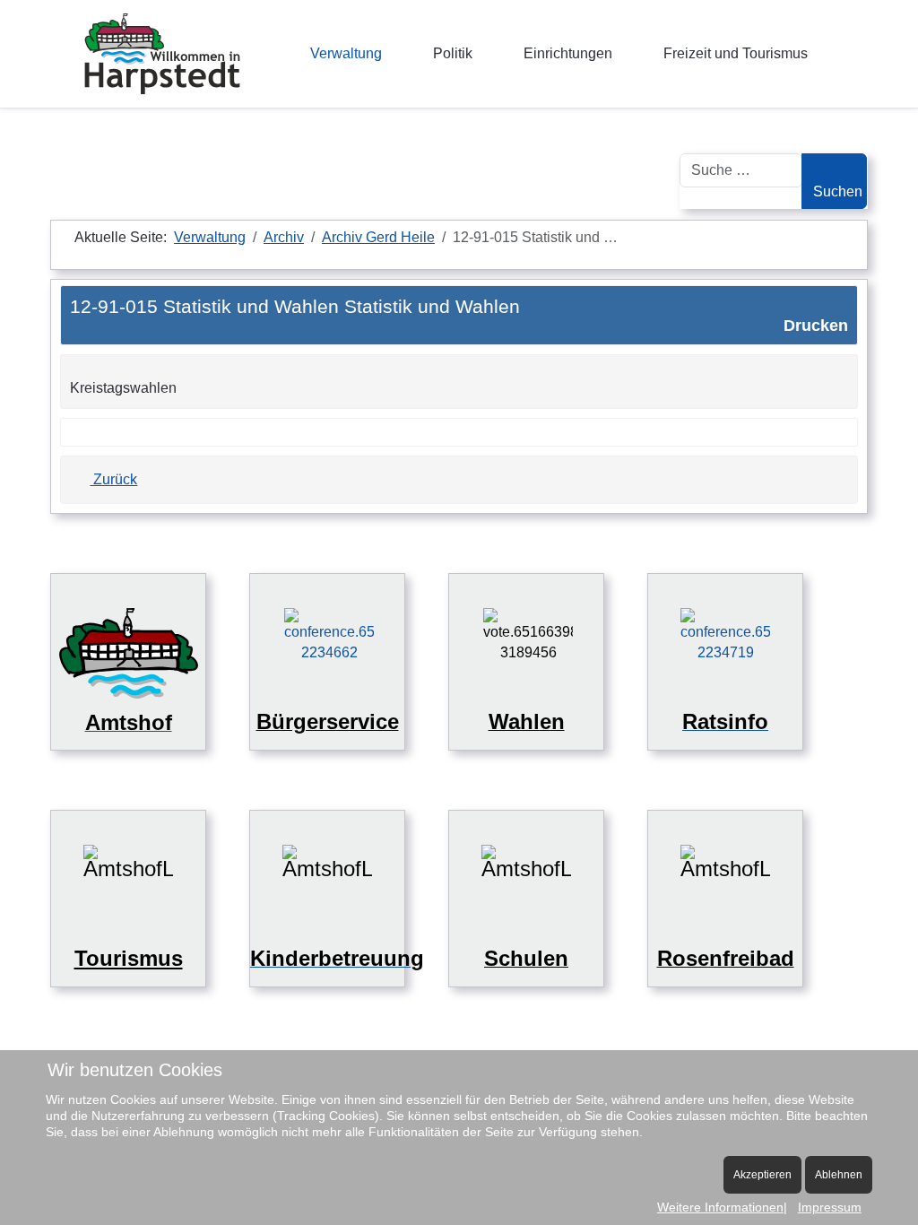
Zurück (113, 479)
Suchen (837, 191)
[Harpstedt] (162, 53)
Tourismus (128, 958)
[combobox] (741, 170)
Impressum (830, 1207)
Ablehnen (838, 1175)
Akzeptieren (762, 1175)
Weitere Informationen (720, 1207)
